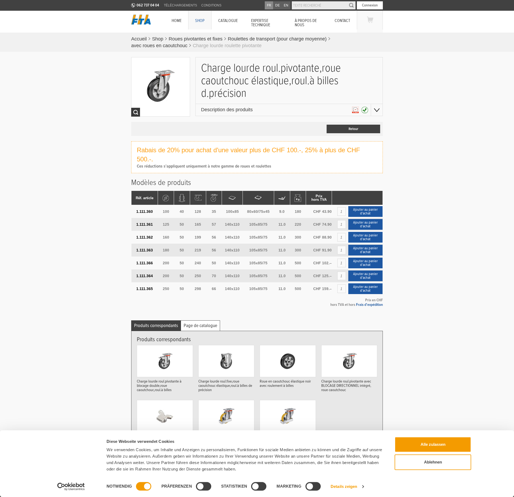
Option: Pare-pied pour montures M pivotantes (224, 438)
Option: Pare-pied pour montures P (285, 436)
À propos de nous (306, 22)
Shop (200, 20)
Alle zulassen (433, 444)
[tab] (156, 325)
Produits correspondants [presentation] (156, 325)
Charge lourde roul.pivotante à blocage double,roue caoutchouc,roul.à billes (159, 385)
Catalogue (228, 20)
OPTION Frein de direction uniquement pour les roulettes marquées (159, 440)
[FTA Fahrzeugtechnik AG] (141, 19)
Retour (353, 129)
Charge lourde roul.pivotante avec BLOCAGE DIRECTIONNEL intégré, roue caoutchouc (346, 385)
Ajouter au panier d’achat (365, 211)
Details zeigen (344, 486)
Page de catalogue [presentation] (200, 325)
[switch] (203, 486)
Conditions (211, 5)
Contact (342, 20)
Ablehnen (433, 462)
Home (177, 20)
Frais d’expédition (369, 304)
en (286, 5)
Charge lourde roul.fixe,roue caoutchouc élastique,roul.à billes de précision (225, 385)
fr (269, 5)
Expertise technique (260, 22)
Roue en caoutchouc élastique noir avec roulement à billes (285, 383)
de (277, 5)
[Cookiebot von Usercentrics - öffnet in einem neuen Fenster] (71, 487)
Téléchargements (180, 5)
